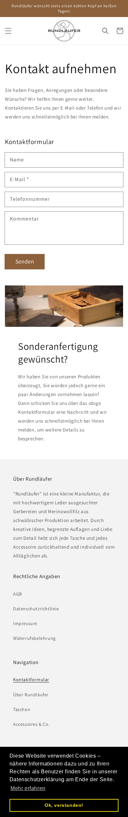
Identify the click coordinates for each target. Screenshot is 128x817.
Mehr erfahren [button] (28, 788)
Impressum (25, 623)
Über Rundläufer (31, 695)
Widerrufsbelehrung (34, 638)
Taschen (21, 709)
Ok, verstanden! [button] (64, 805)
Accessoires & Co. (31, 724)
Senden (24, 261)
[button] (8, 31)
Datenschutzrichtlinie (36, 609)
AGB (17, 594)
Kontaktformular (31, 679)
